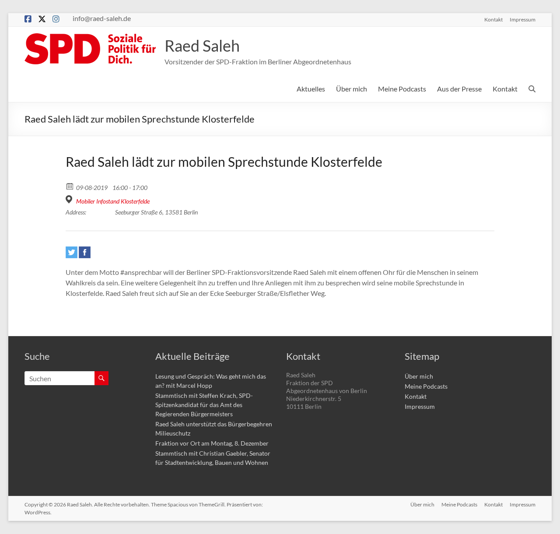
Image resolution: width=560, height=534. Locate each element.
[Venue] (70, 199)
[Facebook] (85, 252)
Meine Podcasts (402, 88)
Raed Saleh (202, 45)
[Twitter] (71, 252)
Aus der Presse (459, 88)
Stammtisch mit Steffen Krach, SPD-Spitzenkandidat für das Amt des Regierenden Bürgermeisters (204, 405)
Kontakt (493, 19)
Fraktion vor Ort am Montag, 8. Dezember (212, 443)
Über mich (351, 88)
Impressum (523, 19)
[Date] (70, 186)
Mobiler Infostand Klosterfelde (113, 201)
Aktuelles (311, 88)
